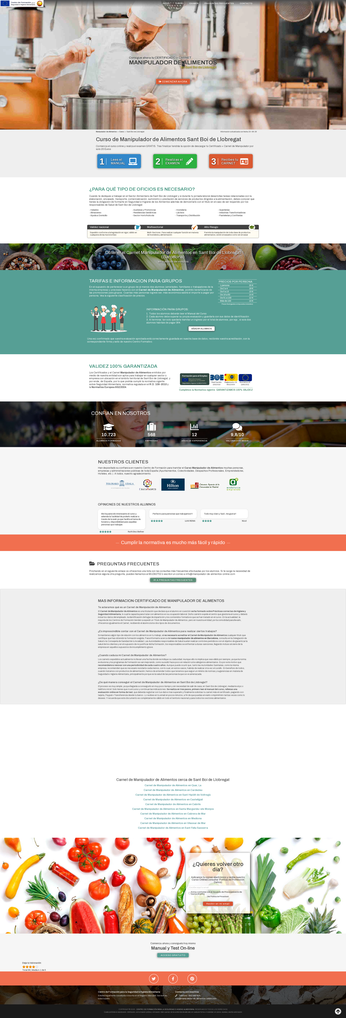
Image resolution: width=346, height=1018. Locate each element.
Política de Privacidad (219, 896)
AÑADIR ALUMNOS (201, 328)
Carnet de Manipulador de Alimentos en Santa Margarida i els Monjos (173, 808)
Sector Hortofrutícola (143, 215)
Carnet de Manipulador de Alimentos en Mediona (173, 818)
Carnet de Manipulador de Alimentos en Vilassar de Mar (173, 823)
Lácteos (180, 212)
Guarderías (224, 210)
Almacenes (95, 212)
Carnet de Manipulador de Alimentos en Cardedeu (173, 790)
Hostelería (181, 210)
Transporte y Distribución (188, 215)
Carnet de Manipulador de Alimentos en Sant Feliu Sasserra (173, 827)
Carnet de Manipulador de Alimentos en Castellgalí (173, 799)
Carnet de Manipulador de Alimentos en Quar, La (173, 785)
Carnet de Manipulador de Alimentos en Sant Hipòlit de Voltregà (173, 794)
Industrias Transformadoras (232, 212)
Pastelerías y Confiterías (231, 215)
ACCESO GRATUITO (173, 955)
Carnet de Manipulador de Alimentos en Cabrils (173, 804)
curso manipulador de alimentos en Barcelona (194, 638)
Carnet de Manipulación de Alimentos (161, 290)
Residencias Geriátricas (144, 212)
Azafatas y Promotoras (144, 210)
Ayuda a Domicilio (98, 215)
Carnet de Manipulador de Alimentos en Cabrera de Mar (173, 813)
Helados (94, 210)
